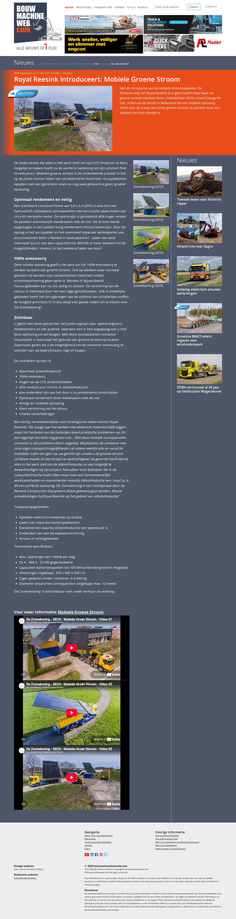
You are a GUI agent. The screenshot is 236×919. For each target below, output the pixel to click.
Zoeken (193, 7)
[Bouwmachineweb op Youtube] (87, 854)
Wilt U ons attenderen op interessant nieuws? (177, 842)
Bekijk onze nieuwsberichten (99, 835)
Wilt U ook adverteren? (166, 845)
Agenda (119, 7)
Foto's (131, 7)
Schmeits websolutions (25, 878)
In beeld (143, 7)
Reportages (83, 7)
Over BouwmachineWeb (167, 835)
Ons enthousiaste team (166, 838)
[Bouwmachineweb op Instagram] (101, 854)
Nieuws (69, 7)
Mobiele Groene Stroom (81, 612)
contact (211, 6)
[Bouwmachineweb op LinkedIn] (92, 854)
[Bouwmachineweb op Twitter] (106, 854)
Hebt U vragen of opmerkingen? (170, 848)
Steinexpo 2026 (103, 7)
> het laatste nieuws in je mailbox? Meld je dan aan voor (83, 64)
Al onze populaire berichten (98, 842)
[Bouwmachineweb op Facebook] (97, 854)
